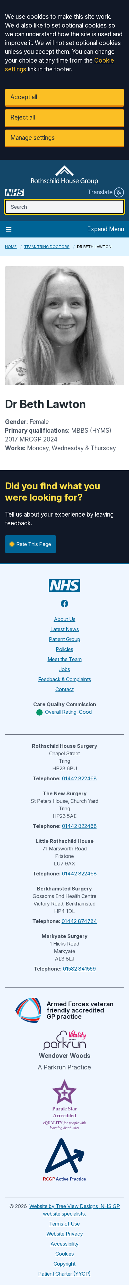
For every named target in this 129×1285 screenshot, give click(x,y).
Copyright (64, 1264)
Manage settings (32, 137)
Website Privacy (64, 1234)
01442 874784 (79, 921)
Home (11, 246)
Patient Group (64, 639)
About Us (64, 619)
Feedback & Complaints (64, 679)
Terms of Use (64, 1224)
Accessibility (64, 1244)
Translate (100, 192)
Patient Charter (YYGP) (64, 1274)
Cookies (64, 1254)
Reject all (22, 117)
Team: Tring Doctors (47, 246)
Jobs (64, 669)
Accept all (23, 97)
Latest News (64, 629)
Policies (64, 649)
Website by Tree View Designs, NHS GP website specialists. (74, 1210)
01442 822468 (79, 778)
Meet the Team (65, 659)
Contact (64, 689)
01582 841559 (79, 969)
